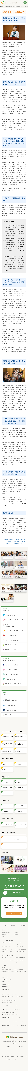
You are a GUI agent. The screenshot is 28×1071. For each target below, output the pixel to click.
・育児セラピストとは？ (7, 977)
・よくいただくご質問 (6, 979)
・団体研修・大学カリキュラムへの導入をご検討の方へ (14, 1026)
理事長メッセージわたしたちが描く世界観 (19, 744)
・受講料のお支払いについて (8, 981)
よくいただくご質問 (19, 805)
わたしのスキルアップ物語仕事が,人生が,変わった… (7, 751)
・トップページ (5, 925)
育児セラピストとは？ (6, 782)
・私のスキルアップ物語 (7, 1002)
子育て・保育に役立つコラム (7, 824)
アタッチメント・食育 (7, 951)
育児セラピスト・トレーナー (20, 972)
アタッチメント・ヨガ (19, 951)
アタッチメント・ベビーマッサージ (20, 943)
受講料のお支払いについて (7, 787)
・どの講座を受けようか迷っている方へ (11, 1017)
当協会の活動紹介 (5, 811)
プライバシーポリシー (19, 1059)
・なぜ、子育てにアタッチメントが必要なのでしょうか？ (14, 997)
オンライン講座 (18, 764)
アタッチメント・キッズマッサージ (20, 947)
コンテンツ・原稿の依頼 (14, 839)
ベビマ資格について (19, 782)
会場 (3, 936)
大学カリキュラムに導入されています (7, 744)
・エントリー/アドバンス (7, 955)
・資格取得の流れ (23, 925)
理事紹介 (16, 932)
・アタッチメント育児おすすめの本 (10, 1014)
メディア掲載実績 (18, 811)
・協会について (5, 930)
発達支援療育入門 (6, 946)
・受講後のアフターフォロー (8, 984)
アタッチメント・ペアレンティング (8, 965)
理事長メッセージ (6, 932)
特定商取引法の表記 (9, 1059)
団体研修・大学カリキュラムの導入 (14, 846)
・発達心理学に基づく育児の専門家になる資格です (13, 994)
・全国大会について (6, 989)
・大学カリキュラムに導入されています (11, 1000)
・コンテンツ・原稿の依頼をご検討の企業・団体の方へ (14, 1022)
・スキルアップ (5, 967)
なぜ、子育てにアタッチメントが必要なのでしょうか (20, 737)
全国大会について (5, 805)
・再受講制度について (6, 986)
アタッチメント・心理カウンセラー (8, 958)
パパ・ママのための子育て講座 (20, 825)
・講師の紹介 (14, 925)
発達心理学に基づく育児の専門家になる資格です (7, 737)
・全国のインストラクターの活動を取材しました (13, 1009)
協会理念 (4, 934)
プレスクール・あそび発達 (8, 960)
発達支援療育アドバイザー (8, 969)
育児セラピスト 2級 (6, 942)
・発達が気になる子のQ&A (8, 1012)
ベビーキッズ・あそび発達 (20, 949)
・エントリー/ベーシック (7, 940)
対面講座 (3, 764)
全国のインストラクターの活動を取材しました (20, 751)
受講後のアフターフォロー (20, 787)
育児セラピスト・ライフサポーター (20, 961)
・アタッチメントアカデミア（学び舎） (11, 1005)
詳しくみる (14, 913)
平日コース (4, 769)
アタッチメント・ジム (7, 949)
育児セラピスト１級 (19, 969)
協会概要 (16, 934)
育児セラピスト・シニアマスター (8, 972)
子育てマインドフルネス (20, 957)
